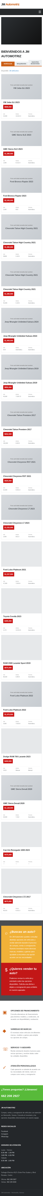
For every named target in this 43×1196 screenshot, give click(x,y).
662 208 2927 (11, 1179)
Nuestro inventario (35, 63)
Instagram (4, 1134)
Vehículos (8, 64)
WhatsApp (4, 1136)
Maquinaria (21, 64)
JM (10, 4)
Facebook (4, 1131)
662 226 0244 (11, 1182)
